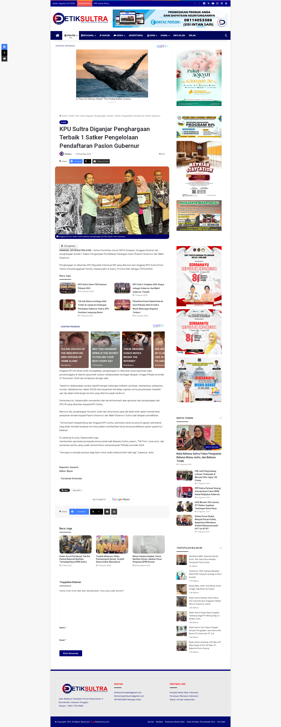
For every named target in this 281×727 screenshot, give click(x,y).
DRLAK (192, 35)
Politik (71, 35)
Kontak (151, 722)
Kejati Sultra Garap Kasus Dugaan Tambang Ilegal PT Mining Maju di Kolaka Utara (204, 615)
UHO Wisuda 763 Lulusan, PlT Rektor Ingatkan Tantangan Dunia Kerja (207, 505)
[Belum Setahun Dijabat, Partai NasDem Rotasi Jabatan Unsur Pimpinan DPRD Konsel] (149, 544)
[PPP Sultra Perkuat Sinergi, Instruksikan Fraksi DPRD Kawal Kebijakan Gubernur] (185, 492)
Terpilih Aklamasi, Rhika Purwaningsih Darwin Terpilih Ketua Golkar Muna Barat (110, 559)
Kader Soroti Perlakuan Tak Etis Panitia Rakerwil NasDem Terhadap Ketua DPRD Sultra (74, 559)
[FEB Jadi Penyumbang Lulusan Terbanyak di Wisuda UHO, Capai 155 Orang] (185, 475)
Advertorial (136, 35)
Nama (62, 627)
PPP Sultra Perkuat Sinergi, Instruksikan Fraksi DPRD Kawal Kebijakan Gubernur (130, 3)
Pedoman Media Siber (175, 722)
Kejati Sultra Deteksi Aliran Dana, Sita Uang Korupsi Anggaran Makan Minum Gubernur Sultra (205, 601)
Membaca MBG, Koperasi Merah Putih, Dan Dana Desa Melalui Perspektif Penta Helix (203, 559)
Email (62, 640)
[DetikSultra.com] (80, 18)
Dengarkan (70, 245)
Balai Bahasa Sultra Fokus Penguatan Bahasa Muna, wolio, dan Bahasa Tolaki (199, 457)
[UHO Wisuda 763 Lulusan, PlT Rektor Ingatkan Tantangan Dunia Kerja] (185, 506)
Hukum (106, 35)
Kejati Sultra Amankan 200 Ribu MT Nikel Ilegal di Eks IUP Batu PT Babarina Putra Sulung (205, 645)
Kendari (66, 702)
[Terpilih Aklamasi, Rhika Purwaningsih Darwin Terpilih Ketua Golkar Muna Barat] (112, 544)
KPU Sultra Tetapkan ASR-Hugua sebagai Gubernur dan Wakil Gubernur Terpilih (148, 288)
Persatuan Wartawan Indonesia (184, 696)
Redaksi (68, 154)
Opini (152, 35)
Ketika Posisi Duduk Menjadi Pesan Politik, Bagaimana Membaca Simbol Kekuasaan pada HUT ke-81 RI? (206, 522)
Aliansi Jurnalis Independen (182, 699)
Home (64, 116)
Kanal (164, 35)
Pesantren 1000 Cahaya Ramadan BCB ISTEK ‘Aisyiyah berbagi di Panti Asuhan (205, 574)
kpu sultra (76, 490)
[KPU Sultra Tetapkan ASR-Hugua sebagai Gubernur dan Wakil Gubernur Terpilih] (122, 288)
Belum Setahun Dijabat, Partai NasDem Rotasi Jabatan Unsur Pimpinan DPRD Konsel (147, 559)
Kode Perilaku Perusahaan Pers (201, 722)
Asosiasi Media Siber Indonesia (184, 692)
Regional (88, 35)
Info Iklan (179, 35)
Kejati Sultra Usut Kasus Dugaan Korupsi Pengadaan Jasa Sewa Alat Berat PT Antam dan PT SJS (205, 630)
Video (119, 35)
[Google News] (121, 499)
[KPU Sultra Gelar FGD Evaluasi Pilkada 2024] (68, 288)
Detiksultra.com (102, 722)
